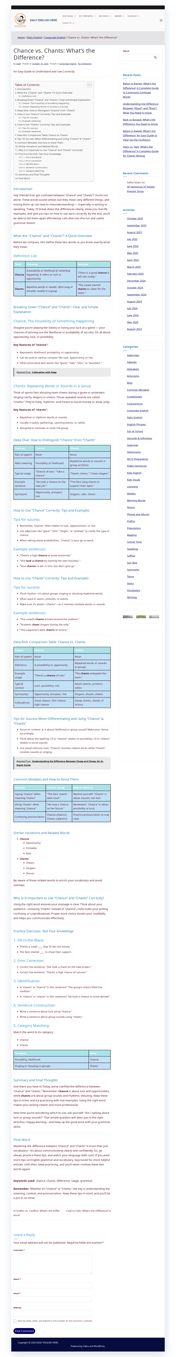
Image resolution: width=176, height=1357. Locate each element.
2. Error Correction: (32, 160)
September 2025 (136, 225)
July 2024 (132, 308)
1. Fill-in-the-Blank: (32, 157)
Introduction (24, 89)
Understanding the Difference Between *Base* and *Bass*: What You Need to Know (140, 108)
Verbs (130, 583)
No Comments (84, 63)
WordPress (99, 1346)
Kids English (103, 16)
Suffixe (131, 555)
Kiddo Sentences (137, 466)
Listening (132, 486)
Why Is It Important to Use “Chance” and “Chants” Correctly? (51, 150)
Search (126, 51)
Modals (131, 493)
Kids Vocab (133, 479)
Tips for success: (30, 117)
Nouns (131, 507)
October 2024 (135, 287)
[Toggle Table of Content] (88, 84)
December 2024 (136, 280)
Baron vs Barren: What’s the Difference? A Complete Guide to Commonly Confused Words (141, 90)
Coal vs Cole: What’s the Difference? (87, 1210)
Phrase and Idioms (138, 514)
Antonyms (133, 376)
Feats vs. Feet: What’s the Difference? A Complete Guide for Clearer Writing (141, 151)
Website (17, 1307)
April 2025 (133, 260)
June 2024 (133, 315)
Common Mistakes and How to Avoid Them (40, 142)
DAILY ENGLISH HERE (43, 20)
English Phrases (136, 424)
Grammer (118, 16)
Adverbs (132, 362)
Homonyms (134, 452)
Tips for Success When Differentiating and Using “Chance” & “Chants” (54, 138)
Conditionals (134, 396)
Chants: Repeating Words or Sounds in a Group (45, 106)
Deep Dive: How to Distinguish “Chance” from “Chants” (46, 110)
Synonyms (133, 569)
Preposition (134, 528)
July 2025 (132, 239)
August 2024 (134, 301)
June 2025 (133, 246)
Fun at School (135, 431)
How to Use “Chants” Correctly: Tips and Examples (44, 124)
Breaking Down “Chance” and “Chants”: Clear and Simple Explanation (53, 99)
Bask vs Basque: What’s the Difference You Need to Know (140, 122)
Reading (132, 535)
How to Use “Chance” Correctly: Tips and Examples (44, 114)
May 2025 (132, 253)
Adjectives (133, 355)
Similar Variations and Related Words (38, 146)
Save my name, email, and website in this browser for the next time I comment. (55, 1321)
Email (16, 1293)
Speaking (132, 549)
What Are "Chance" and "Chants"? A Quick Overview (44, 92)
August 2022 (134, 329)
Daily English (68, 16)
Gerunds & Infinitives (139, 438)
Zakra (86, 1346)
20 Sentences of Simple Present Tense (141, 189)
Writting (132, 597)
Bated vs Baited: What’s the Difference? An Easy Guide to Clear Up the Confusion (140, 135)
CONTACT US (67, 23)
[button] (74, 16)
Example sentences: (31, 121)
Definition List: (29, 96)
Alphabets (133, 369)
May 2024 (132, 322)
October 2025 (135, 218)
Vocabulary (132, 16)
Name (17, 1279)
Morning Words (136, 500)
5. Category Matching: (33, 170)
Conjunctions (135, 403)
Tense (130, 576)
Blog (130, 382)
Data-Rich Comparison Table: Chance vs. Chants (42, 135)
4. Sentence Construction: (35, 167)
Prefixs (131, 521)
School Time (134, 542)
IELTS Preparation (86, 16)
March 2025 (134, 267)
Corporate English (67, 63)
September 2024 (136, 294)
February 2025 (135, 273)
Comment (19, 1250)
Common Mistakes (138, 389)
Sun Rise (132, 562)
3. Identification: (31, 164)
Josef (18, 63)
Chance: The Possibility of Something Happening (45, 103)
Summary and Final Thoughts (34, 174)
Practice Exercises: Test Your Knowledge (40, 153)
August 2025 (134, 232)
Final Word (24, 178)
